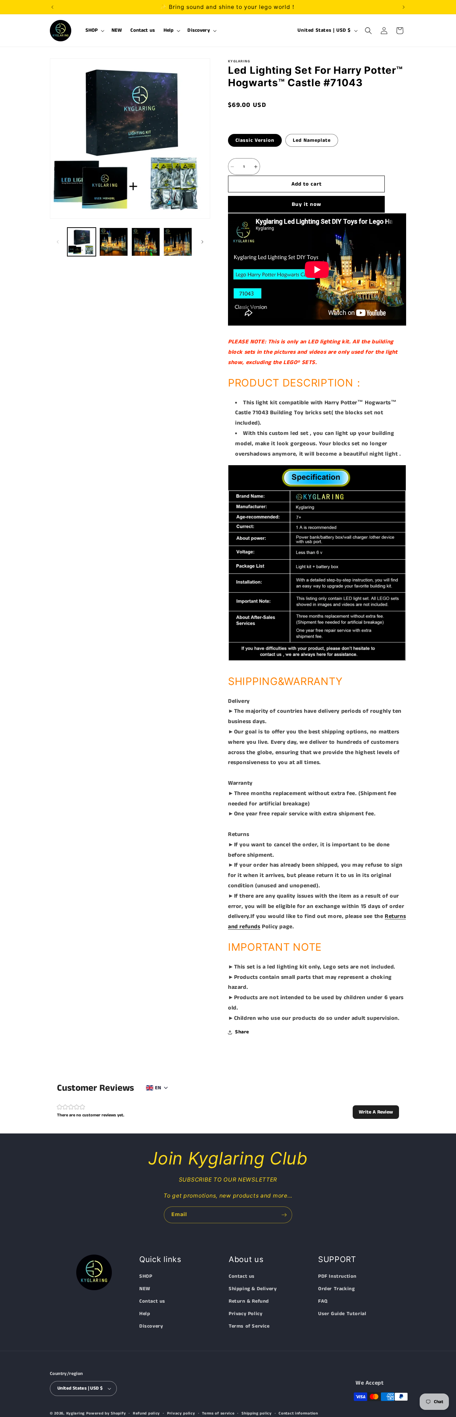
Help (144, 1314)
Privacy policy (181, 1413)
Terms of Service (249, 1326)
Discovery (151, 1326)
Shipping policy (257, 1413)
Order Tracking (336, 1288)
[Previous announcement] (52, 7)
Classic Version (254, 140)
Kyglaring (75, 1413)
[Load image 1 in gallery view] (81, 242)
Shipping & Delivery (252, 1288)
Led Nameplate (312, 140)
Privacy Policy (245, 1314)
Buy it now (306, 204)
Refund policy (146, 1413)
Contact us (152, 1301)
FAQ (323, 1301)
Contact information (298, 1413)
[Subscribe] (284, 1214)
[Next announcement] (403, 7)
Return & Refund (249, 1301)
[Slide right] (202, 242)
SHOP (145, 1276)
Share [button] (242, 1032)
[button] (94, 30)
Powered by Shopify (106, 1413)
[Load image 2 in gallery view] (113, 242)
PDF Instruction (337, 1276)
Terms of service (218, 1413)
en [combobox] (158, 1088)
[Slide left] (58, 242)
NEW (144, 1288)
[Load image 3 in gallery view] (145, 242)
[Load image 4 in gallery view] (178, 242)
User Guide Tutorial (342, 1314)
